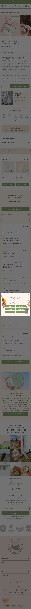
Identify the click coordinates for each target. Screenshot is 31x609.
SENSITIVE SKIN (21, 309)
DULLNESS (10, 309)
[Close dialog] (29, 294)
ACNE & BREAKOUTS (10, 312)
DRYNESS (21, 306)
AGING (10, 306)
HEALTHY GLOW (21, 312)
